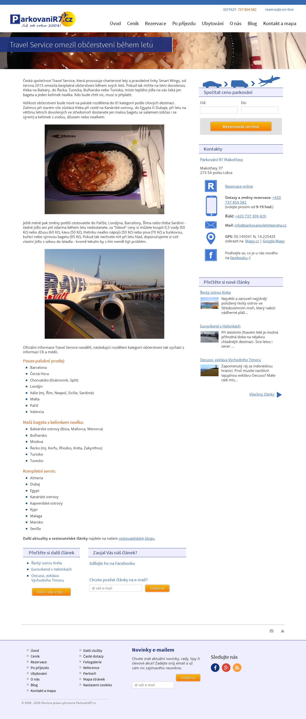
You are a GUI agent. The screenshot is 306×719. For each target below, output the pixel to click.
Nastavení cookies (97, 684)
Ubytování (213, 23)
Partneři (89, 673)
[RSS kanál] (237, 667)
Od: (203, 102)
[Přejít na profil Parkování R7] (211, 260)
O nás (235, 23)
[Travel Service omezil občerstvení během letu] (104, 214)
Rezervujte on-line (279, 9)
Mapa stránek (94, 679)
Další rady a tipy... (51, 592)
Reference (91, 667)
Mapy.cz (252, 241)
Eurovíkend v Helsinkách (51, 569)
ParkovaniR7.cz (43, 19)
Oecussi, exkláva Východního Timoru (47, 578)
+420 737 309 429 (250, 216)
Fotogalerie (92, 661)
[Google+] (226, 667)
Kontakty (213, 149)
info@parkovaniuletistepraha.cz (260, 225)
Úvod (115, 23)
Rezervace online (239, 186)
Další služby (92, 650)
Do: (244, 102)
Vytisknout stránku (271, 631)
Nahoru (282, 631)
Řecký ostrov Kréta (46, 563)
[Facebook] (215, 667)
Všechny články (261, 394)
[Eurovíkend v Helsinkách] (209, 341)
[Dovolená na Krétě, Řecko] (209, 307)
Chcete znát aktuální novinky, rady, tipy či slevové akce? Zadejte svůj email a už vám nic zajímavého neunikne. (166, 663)
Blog (252, 23)
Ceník (133, 23)
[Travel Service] (104, 339)
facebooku (239, 257)
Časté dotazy (93, 656)
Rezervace (155, 23)
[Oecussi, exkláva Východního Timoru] (209, 375)
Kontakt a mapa (279, 23)
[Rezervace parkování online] (211, 190)
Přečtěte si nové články (227, 282)
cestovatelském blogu (136, 538)
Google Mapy (274, 241)
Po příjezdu (184, 23)
